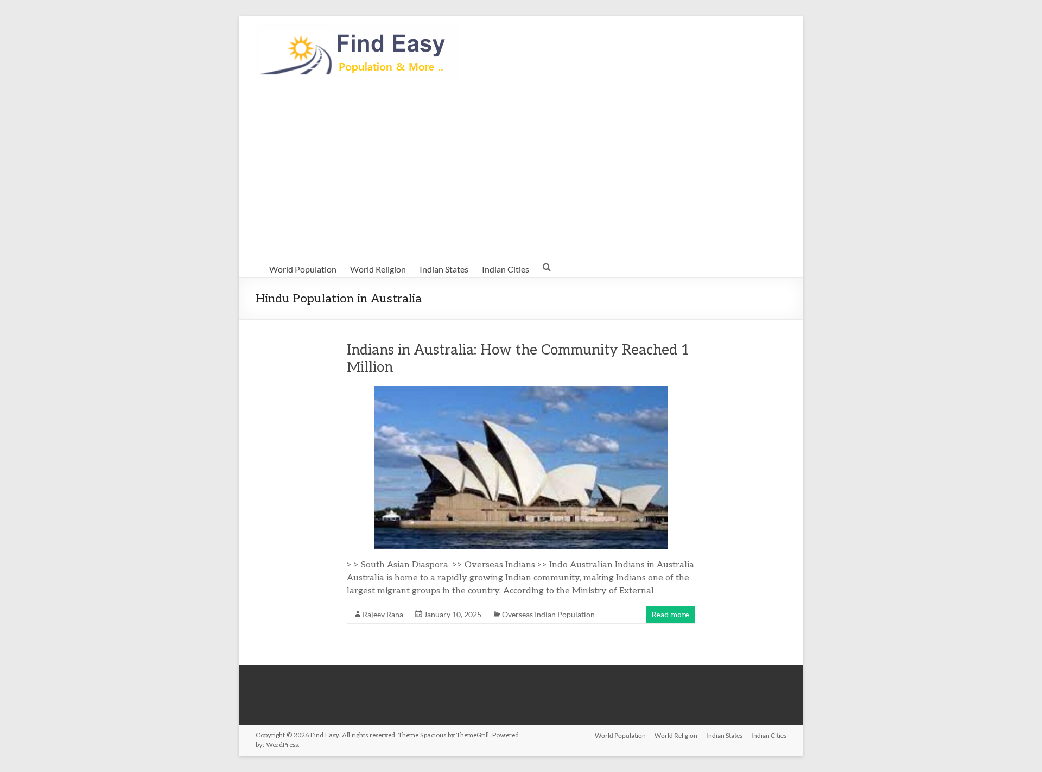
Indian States (444, 269)
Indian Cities (505, 269)
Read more (670, 614)
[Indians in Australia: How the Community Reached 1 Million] (521, 391)
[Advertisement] (521, 169)
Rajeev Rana (383, 614)
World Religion (378, 269)
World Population (302, 269)
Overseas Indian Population (548, 614)
